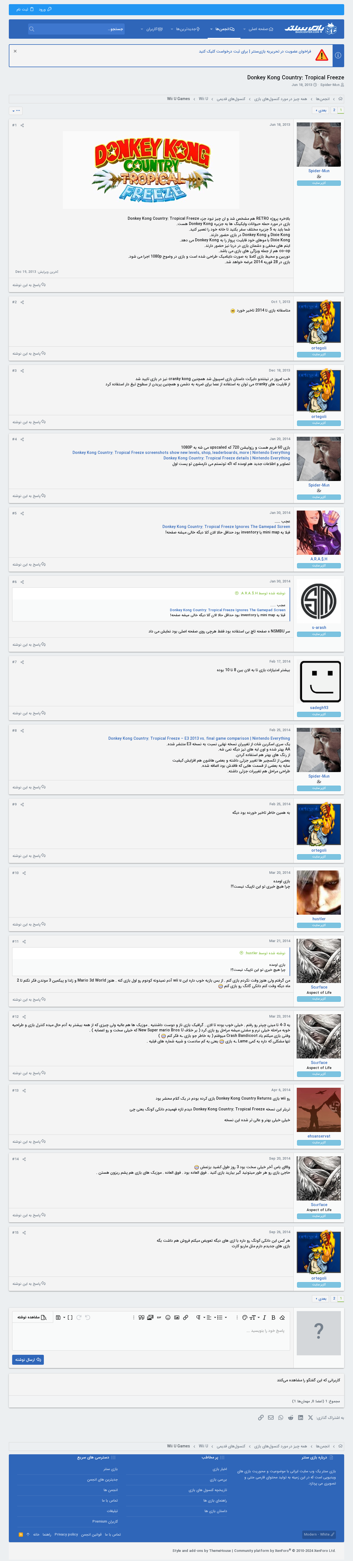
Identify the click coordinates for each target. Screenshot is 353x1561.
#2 (14, 302)
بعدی (323, 110)
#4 (14, 439)
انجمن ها (111, 1490)
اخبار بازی (220, 1469)
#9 (14, 804)
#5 (14, 513)
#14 (15, 1159)
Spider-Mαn (329, 85)
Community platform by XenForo (285, 1551)
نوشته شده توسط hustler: (265, 953)
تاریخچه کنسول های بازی (208, 1490)
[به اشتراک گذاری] (22, 125)
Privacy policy (66, 1535)
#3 (14, 371)
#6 (14, 582)
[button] (244, 29)
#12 (15, 1017)
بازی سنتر (111, 1469)
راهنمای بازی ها (215, 1501)
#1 (14, 125)
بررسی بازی (218, 1479)
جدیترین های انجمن (102, 1479)
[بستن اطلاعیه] (16, 52)
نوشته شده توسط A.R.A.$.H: (262, 593)
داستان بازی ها (216, 1511)
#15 (15, 1233)
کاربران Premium (105, 1522)
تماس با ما (110, 1501)
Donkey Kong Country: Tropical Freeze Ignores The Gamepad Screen (226, 527)
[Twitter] (27, 1551)
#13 (15, 1091)
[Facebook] (44, 1551)
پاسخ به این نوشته (26, 285)
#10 (15, 873)
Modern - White (317, 1535)
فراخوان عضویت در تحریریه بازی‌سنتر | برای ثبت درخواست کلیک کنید (255, 51)
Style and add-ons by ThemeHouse (201, 1551)
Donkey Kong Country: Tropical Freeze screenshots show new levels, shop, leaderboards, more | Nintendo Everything (181, 453)
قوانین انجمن (91, 1535)
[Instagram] (36, 1551)
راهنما (47, 1535)
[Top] (28, 1535)
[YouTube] (19, 1551)
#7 (14, 662)
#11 (15, 942)
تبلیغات (112, 1511)
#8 (14, 731)
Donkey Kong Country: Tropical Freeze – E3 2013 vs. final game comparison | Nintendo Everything (199, 739)
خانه (36, 1535)
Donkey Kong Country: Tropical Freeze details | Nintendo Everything (227, 458)
